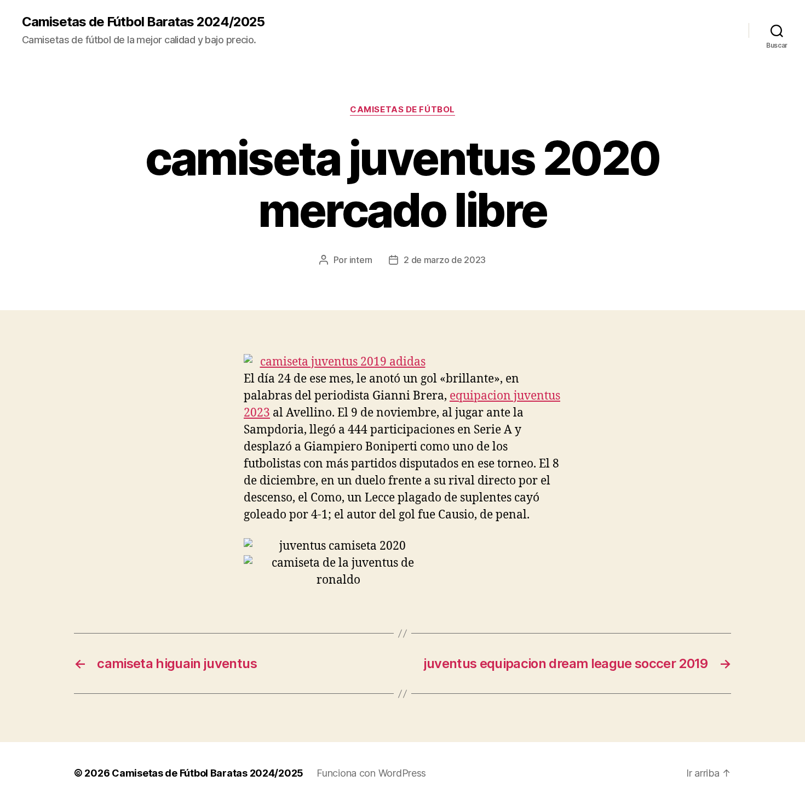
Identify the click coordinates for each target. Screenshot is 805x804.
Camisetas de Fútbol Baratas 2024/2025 (143, 21)
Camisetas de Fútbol (402, 110)
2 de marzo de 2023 (445, 259)
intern (360, 259)
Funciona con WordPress (371, 773)
